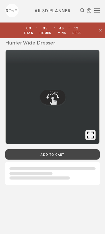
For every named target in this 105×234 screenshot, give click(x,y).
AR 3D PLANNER (52, 11)
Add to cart (52, 154)
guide (24, 135)
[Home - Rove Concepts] (12, 10)
